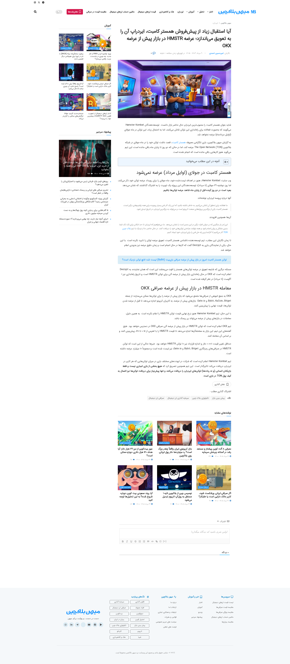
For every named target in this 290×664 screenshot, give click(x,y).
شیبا (139, 637)
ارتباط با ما (172, 607)
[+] (164, 541)
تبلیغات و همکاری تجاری (167, 612)
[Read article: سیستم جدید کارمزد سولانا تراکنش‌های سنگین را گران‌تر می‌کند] (71, 102)
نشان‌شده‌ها (73, 11)
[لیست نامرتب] (144, 541)
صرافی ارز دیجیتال (156, 398)
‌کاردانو (119, 631)
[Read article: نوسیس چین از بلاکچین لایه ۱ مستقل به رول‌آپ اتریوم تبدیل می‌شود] (174, 477)
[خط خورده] (135, 541)
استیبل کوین (139, 619)
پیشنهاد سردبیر (196, 617)
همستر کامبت (179, 142)
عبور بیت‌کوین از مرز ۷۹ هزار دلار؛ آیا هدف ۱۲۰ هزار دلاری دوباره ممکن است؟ (135, 452)
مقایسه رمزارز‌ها (227, 621)
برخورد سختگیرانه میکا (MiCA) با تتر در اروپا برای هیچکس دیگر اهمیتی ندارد (71, 56)
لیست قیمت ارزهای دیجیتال (222, 602)
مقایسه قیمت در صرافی (96, 11)
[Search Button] (35, 12)
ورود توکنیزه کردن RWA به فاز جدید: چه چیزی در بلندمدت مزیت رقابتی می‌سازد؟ (100, 56)
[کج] (127, 541)
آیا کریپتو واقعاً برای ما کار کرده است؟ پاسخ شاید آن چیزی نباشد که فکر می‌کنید (72, 86)
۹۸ (131, 459)
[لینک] (157, 541)
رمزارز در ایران (164, 443)
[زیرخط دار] (131, 541)
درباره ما (173, 602)
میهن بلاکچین (226, 23)
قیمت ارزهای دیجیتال (147, 11)
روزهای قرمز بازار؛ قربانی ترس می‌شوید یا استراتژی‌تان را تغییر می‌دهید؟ (84, 183)
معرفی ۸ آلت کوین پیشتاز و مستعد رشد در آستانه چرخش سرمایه (214, 450)
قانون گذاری (139, 601)
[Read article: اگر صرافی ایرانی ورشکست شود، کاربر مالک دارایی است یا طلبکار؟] (213, 477)
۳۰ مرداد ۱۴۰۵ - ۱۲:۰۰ (222, 501)
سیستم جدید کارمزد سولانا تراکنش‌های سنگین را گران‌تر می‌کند (73, 116)
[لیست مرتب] (140, 541)
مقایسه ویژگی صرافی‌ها (224, 612)
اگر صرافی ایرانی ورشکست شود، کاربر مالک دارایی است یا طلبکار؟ (215, 494)
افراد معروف (139, 607)
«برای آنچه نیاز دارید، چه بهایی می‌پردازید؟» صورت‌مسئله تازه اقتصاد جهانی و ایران (83, 220)
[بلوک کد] (152, 541)
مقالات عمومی (93, 48)
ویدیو (200, 612)
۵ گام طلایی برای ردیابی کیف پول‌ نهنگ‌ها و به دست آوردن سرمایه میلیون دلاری (86, 212)
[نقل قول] (148, 541)
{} (161, 541)
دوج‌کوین (139, 613)
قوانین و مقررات (170, 617)
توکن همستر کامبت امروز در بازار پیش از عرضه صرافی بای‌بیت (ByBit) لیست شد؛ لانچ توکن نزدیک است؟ (174, 260)
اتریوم (139, 631)
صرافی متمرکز (203, 487)
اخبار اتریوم (163, 487)
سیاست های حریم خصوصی (166, 621)
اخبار (211, 11)
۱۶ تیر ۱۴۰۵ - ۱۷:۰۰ (100, 173)
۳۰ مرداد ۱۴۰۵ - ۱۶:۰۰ (143, 459)
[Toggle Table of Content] (224, 161)
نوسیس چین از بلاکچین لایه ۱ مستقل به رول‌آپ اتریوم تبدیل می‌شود (177, 496)
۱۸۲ (131, 504)
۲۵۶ (89, 173)
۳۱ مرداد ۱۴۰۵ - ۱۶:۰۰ (222, 456)
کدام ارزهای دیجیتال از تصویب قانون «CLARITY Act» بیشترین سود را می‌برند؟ (99, 116)
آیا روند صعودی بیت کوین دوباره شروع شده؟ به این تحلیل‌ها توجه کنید (136, 496)
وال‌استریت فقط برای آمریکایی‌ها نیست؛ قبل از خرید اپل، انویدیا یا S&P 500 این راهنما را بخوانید (86, 166)
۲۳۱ (210, 456)
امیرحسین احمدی (216, 53)
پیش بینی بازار (218, 398)
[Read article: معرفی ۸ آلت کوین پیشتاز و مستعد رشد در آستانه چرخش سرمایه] (213, 433)
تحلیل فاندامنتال (204, 443)
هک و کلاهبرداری (166, 11)
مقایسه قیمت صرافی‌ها (224, 607)
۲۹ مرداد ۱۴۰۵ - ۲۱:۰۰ (183, 504)
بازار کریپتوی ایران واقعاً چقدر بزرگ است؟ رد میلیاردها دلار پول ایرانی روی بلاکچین (175, 452)
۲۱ (171, 504)
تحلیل (201, 11)
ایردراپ (180, 11)
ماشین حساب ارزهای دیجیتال (122, 11)
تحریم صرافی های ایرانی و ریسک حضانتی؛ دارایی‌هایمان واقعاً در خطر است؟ (84, 191)
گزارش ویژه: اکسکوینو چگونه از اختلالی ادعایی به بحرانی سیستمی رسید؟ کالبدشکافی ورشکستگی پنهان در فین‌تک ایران (84, 201)
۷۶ (171, 459)
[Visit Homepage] (237, 11)
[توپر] (123, 541)
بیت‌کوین (119, 613)
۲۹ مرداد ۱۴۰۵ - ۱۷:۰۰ (143, 504)
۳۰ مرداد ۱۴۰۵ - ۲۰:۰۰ (183, 459)
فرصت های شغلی (169, 626)
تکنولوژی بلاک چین (200, 398)
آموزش (191, 11)
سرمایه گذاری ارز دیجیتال (178, 398)
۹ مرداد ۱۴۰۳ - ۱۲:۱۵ (194, 53)
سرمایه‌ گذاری (119, 601)
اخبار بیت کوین (125, 443)
